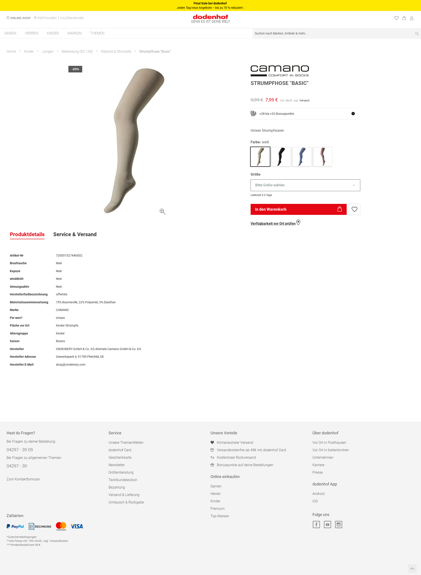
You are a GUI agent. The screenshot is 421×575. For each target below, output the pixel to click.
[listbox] (331, 185)
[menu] (210, 33)
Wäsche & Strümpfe (116, 51)
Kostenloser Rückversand (236, 457)
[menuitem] (10, 33)
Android (318, 494)
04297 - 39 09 (20, 449)
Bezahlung (117, 487)
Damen (215, 486)
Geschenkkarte (120, 457)
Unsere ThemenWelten (126, 442)
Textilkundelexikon (123, 480)
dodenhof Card (120, 450)
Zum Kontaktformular (23, 479)
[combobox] (337, 33)
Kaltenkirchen (72, 18)
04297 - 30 (17, 466)
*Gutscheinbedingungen (22, 537)
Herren (215, 494)
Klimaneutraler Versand (235, 442)
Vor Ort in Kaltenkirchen (330, 450)
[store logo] (210, 16)
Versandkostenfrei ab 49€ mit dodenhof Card (251, 450)
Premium (217, 509)
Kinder (29, 51)
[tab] (27, 234)
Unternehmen (322, 457)
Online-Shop (20, 18)
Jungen (48, 51)
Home (11, 51)
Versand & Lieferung (124, 495)
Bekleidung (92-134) (77, 51)
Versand (304, 100)
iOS (315, 501)
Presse (317, 472)
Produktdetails (27, 234)
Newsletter (117, 465)
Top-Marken (219, 516)
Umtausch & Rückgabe (126, 502)
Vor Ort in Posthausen (329, 442)
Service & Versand (75, 234)
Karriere (318, 465)
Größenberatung (121, 472)
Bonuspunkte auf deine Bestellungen (245, 465)
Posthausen (47, 18)
